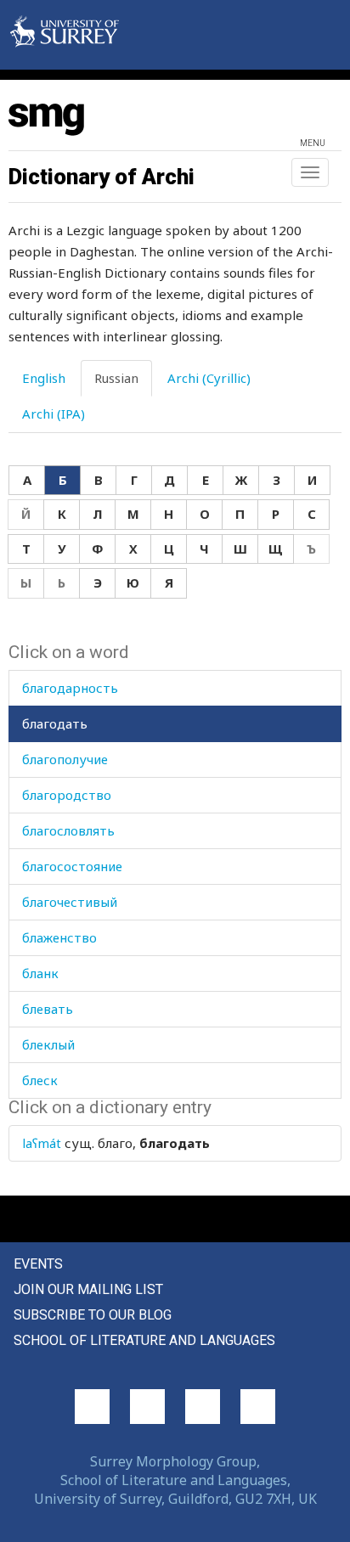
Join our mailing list (88, 1289)
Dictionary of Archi (101, 176)
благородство (66, 794)
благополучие (65, 759)
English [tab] (43, 377)
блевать (47, 1008)
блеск (40, 1080)
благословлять (68, 830)
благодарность (70, 687)
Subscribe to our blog (93, 1315)
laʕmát (41, 1142)
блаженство (59, 937)
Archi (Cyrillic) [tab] (209, 377)
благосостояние (72, 866)
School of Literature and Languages (144, 1340)
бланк (40, 973)
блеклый (48, 1044)
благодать (55, 723)
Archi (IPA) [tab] (53, 413)
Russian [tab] (116, 377)
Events (38, 1264)
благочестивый (69, 901)
